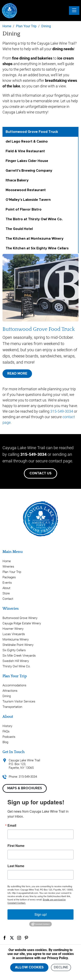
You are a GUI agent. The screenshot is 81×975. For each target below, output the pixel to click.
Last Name (15, 866)
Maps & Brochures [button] (24, 788)
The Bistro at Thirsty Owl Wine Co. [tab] (34, 219)
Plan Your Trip (11, 572)
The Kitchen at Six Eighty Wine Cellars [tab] (37, 248)
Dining (6, 696)
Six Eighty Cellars (14, 650)
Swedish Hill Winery (15, 661)
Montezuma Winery (15, 639)
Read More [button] (17, 373)
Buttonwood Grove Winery (19, 618)
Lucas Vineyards (13, 634)
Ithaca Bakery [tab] (17, 180)
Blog (5, 742)
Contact (7, 599)
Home (6, 561)
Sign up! (40, 914)
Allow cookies (29, 967)
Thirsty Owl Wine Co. (16, 666)
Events (7, 583)
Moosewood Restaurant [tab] (26, 190)
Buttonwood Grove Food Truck (38, 329)
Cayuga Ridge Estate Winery (21, 623)
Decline (61, 967)
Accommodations (14, 685)
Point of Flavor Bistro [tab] (24, 209)
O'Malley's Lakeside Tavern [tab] (28, 199)
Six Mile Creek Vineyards (19, 655)
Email (11, 825)
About (6, 588)
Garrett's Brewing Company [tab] (29, 170)
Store (6, 593)
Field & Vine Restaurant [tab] (25, 151)
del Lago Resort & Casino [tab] (27, 141)
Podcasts (8, 737)
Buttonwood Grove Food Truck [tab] (32, 131)
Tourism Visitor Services (18, 701)
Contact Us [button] (40, 473)
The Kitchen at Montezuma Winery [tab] (35, 238)
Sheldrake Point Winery (17, 645)
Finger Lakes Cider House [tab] (27, 161)
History (7, 726)
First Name (16, 845)
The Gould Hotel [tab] (19, 229)
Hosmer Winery (12, 629)
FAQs (6, 731)
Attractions (9, 691)
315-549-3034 (61, 411)
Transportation (12, 707)
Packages (9, 577)
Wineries (8, 566)
